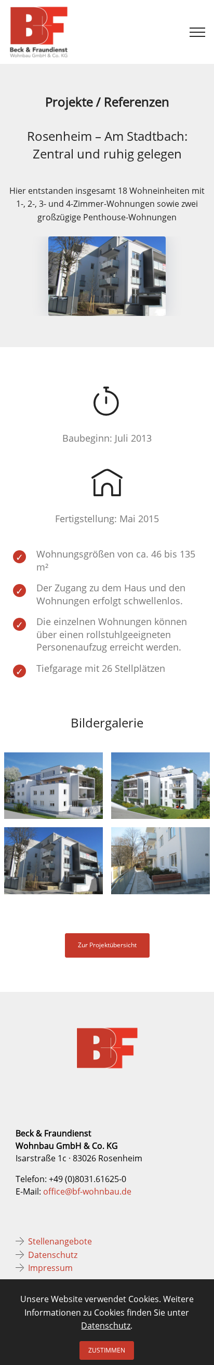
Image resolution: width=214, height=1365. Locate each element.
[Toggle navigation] (198, 32)
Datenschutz (52, 1255)
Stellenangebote (60, 1241)
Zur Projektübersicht (107, 944)
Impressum (50, 1268)
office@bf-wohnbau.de (87, 1191)
